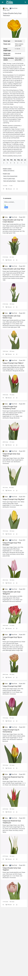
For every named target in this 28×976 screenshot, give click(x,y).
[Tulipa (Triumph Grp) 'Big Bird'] (14, 513)
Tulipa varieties (21, 181)
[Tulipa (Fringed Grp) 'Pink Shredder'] (14, 560)
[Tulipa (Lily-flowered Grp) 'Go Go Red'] (14, 791)
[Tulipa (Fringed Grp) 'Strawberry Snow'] (14, 423)
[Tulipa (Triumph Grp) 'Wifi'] (14, 700)
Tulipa (6, 8)
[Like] (4, 189)
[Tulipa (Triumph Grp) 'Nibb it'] (14, 377)
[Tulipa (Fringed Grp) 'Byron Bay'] (14, 654)
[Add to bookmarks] (17, 189)
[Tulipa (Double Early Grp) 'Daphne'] (14, 883)
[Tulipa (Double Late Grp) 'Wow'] (14, 285)
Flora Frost (14, 8)
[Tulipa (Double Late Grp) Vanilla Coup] (14, 332)
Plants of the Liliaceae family (10, 176)
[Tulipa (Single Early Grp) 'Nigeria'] (14, 469)
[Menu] (2, 2)
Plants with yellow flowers (9, 181)
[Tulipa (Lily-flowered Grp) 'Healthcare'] (14, 837)
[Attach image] (5, 205)
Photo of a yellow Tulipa (9, 178)
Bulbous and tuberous (8, 170)
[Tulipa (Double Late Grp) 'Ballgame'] (14, 607)
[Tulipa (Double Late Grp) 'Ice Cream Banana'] (14, 237)
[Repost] (14, 189)
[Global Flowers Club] (10, 2)
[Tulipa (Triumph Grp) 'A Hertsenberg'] (14, 746)
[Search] (25, 2)
